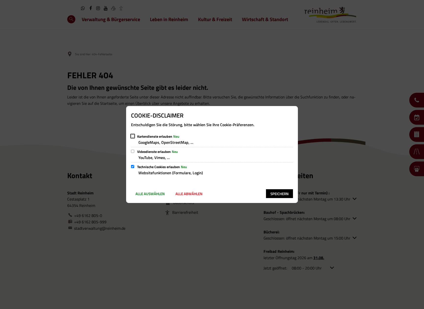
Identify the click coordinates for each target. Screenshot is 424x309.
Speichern (279, 194)
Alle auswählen (150, 194)
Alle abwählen (188, 194)
